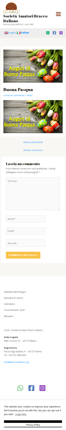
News (30, 95)
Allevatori (8, 316)
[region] (33, 415)
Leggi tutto (20, 414)
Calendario (9, 303)
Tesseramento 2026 (14, 309)
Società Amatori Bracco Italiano (25, 18)
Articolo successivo (33, 150)
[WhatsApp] (20, 388)
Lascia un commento (14, 95)
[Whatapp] (48, 33)
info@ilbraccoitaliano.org (16, 362)
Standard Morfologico (15, 291)
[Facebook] (54, 33)
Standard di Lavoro (13, 297)
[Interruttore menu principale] (58, 14)
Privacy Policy (33, 424)
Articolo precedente (33, 142)
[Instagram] (61, 33)
